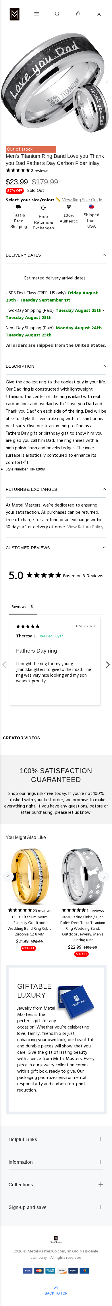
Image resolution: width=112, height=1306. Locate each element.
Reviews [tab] (18, 606)
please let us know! (73, 812)
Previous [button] (5, 81)
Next (108, 661)
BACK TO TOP (56, 1293)
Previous (4, 661)
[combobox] (47, 13)
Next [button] (106, 81)
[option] (56, 81)
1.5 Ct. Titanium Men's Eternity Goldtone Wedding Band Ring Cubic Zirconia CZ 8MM (29, 926)
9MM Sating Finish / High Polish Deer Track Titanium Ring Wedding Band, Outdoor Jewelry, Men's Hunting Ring (82, 928)
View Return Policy (85, 527)
